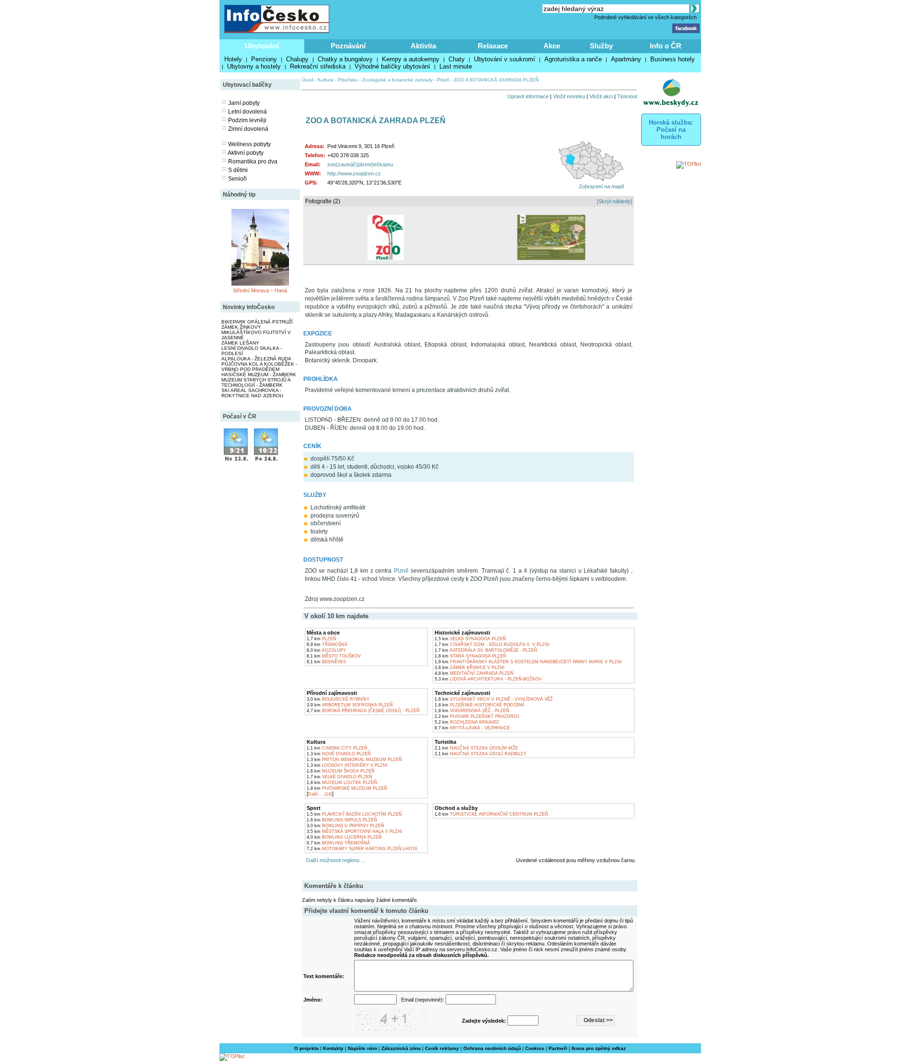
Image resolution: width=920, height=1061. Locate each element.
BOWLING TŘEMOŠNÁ (338, 843)
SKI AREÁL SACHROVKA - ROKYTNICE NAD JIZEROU (252, 393)
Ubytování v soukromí (504, 59)
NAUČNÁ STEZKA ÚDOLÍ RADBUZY (480, 753)
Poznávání (348, 46)
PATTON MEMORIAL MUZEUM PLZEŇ (354, 759)
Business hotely (672, 59)
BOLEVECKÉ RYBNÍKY (338, 699)
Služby (601, 46)
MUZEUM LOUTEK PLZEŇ (342, 782)
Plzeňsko (348, 79)
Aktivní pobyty (246, 153)
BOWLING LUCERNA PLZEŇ (344, 837)
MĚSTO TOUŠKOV (334, 656)
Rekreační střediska (317, 66)
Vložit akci (601, 96)
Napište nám (362, 1048)
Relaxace (493, 46)
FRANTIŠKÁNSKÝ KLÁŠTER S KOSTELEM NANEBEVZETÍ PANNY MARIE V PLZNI (528, 661)
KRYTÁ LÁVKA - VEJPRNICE (472, 728)
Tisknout (627, 96)
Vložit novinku (569, 96)
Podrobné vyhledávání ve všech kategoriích (645, 17)
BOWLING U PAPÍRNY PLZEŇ (345, 825)
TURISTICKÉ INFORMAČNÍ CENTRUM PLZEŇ (491, 814)
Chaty (456, 59)
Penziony (264, 59)
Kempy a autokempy (410, 59)
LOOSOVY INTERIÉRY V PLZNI (347, 765)
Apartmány (626, 59)
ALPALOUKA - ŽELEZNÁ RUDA (256, 358)
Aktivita (423, 46)
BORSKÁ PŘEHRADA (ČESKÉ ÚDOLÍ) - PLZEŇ (363, 710)
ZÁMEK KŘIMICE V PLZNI (470, 667)
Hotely (233, 59)
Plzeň (443, 79)
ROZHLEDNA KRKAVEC (467, 722)
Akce (551, 46)
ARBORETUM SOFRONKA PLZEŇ (350, 705)
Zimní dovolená (248, 129)
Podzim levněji (247, 120)
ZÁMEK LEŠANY (240, 343)
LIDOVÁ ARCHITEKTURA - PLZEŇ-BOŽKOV (488, 679)
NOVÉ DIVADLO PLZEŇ (339, 753)
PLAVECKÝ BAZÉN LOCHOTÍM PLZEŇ (354, 814)
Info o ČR (665, 46)
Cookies (534, 1048)
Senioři (237, 178)
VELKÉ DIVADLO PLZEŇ (339, 776)
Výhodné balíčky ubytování (392, 66)
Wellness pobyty (249, 144)
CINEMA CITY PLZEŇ (337, 748)
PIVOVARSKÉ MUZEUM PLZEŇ (347, 788)
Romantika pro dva (252, 161)
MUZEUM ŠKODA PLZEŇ (341, 771)
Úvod (307, 79)
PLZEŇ (321, 638)
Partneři (558, 1048)
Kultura (326, 79)
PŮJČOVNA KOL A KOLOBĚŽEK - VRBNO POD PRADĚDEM (259, 366)
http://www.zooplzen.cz (354, 173)
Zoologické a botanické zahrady (397, 79)
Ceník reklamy (442, 1048)
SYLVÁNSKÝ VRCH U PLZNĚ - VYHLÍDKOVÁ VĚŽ (494, 699)
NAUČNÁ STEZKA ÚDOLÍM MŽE (476, 748)
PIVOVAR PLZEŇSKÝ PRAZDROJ (477, 716)
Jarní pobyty (244, 103)
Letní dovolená (247, 111)
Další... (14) (320, 794)
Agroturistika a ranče (573, 59)
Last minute (455, 66)
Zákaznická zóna (401, 1048)
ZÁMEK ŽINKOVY (241, 327)
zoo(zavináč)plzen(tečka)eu (360, 164)
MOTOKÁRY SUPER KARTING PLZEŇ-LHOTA (362, 848)
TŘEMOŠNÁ (327, 644)
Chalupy (297, 59)
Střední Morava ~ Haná (260, 290)
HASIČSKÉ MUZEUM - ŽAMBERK (258, 374)
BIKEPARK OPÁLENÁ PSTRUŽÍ (257, 321)
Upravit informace (528, 96)
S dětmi (238, 170)
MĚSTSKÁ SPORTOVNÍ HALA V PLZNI (354, 831)
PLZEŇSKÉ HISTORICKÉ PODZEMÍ (479, 705)
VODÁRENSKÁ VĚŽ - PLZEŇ (472, 710)
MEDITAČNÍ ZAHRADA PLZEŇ (474, 673)
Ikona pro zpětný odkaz (599, 1048)
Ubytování (262, 46)
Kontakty (333, 1048)
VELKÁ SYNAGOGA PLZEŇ (470, 638)
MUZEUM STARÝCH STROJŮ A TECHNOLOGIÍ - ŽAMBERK (255, 382)
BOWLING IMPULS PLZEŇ (342, 820)
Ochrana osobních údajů (492, 1048)
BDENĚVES (326, 661)
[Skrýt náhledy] (614, 201)
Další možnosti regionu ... (334, 860)
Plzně (401, 570)
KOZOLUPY (326, 650)
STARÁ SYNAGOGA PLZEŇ (470, 656)
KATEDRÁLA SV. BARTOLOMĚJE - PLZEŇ (486, 650)
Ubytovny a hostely (254, 66)
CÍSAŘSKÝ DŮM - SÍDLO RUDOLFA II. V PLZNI (492, 644)
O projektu (306, 1048)
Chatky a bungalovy (345, 59)
